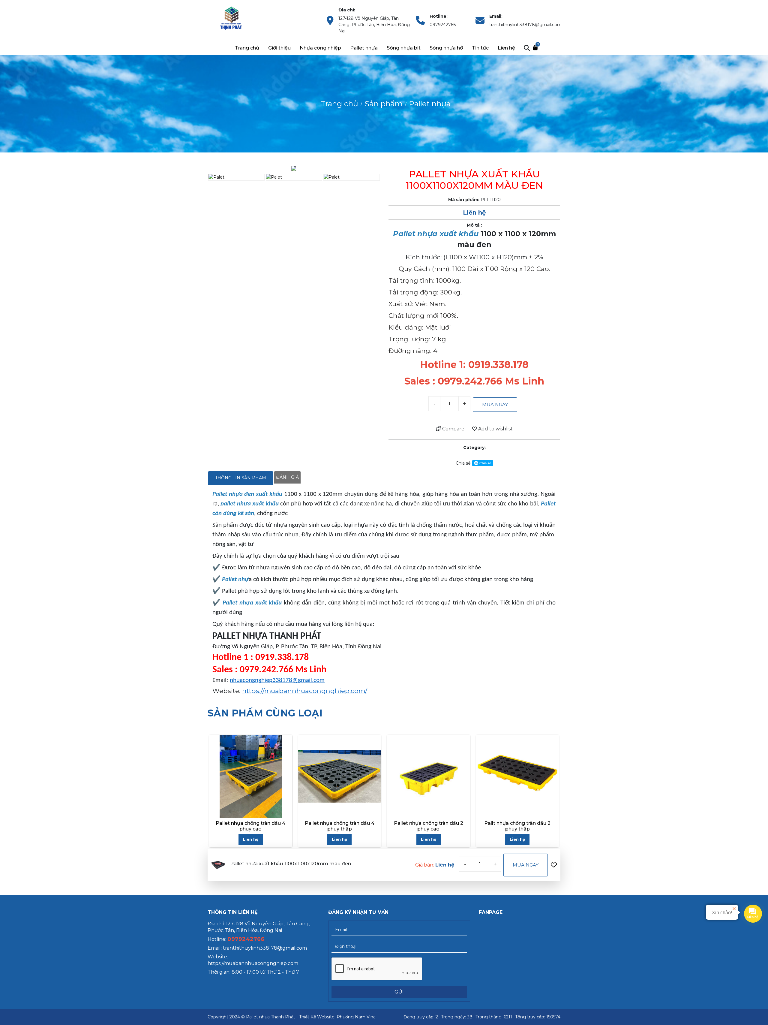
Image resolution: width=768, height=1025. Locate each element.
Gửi (399, 992)
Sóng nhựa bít (404, 48)
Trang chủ (247, 48)
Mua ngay (495, 404)
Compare (452, 429)
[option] (294, 168)
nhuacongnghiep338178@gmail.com (277, 680)
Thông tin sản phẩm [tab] (240, 478)
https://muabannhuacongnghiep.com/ (304, 691)
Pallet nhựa (364, 48)
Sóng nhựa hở (446, 48)
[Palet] (232, 20)
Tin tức (480, 48)
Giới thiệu (279, 48)
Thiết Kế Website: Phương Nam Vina (337, 1017)
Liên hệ (506, 48)
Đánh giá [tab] (287, 477)
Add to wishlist (495, 429)
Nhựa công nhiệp (320, 48)
